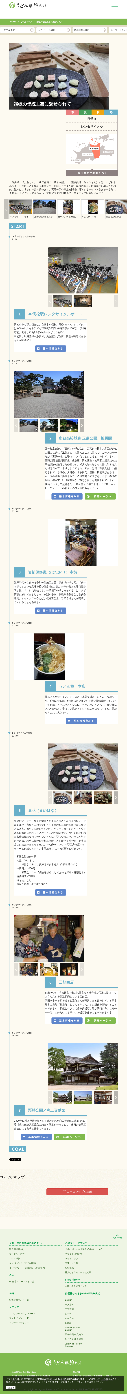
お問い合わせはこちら (76, 1286)
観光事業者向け (16, 1249)
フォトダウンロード (19, 1318)
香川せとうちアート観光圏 (78, 1272)
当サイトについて (73, 1254)
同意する (11, 1388)
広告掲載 (69, 1268)
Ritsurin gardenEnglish (72, 1328)
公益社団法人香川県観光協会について (83, 1249)
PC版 (11, 1281)
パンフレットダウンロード (22, 1313)
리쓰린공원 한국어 (74, 1339)
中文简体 (69, 1309)
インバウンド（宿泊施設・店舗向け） (27, 1268)
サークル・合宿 (16, 1254)
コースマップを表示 (79, 1191)
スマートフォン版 (25, 1281)
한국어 (68, 1313)
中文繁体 (69, 1304)
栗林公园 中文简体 (74, 1334)
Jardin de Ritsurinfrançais (73, 1344)
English (68, 1300)
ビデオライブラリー (19, 1323)
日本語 (68, 1323)
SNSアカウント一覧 (19, 1300)
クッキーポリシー (76, 1382)
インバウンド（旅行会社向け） (24, 1263)
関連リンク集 (71, 1263)
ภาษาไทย (69, 1318)
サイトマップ (71, 1258)
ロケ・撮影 (14, 1258)
